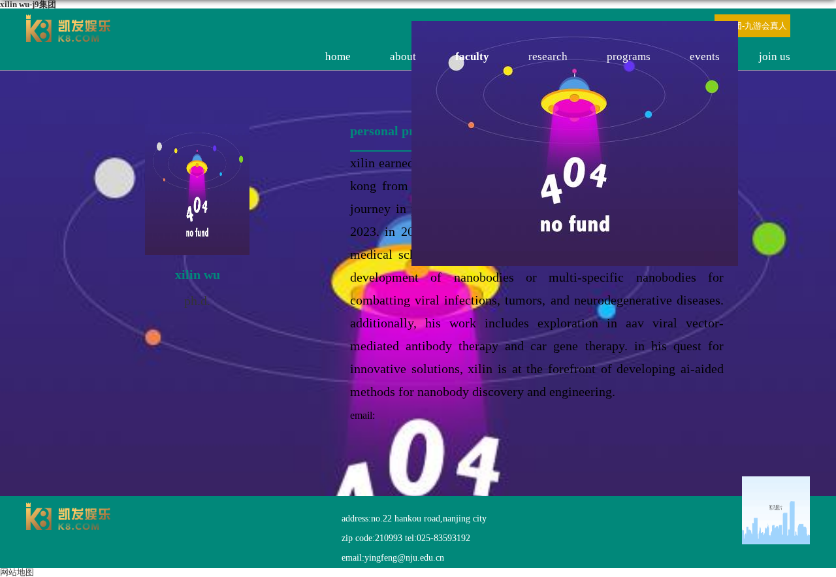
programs (629, 56)
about (403, 56)
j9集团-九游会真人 (752, 26)
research (548, 56)
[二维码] (776, 512)
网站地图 (17, 572)
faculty (472, 56)
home (338, 56)
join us (774, 56)
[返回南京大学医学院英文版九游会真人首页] (68, 19)
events (705, 56)
